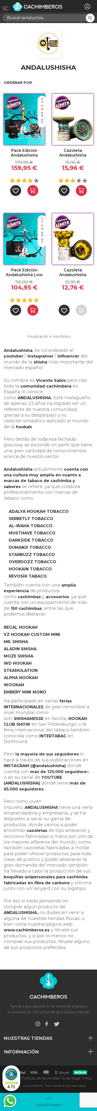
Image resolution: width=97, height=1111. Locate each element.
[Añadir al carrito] (32, 190)
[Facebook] (46, 1025)
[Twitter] (57, 1025)
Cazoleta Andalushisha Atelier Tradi (72, 153)
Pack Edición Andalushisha (24, 153)
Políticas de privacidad (40, 1078)
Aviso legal (71, 1078)
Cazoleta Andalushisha (72, 272)
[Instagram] (38, 1025)
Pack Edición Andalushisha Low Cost (24, 273)
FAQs (87, 1078)
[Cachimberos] (40, 6)
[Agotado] (81, 310)
